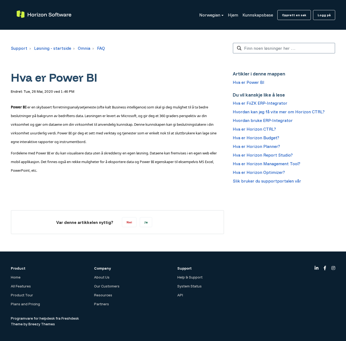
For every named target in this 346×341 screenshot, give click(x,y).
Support (19, 48)
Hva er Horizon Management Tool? (266, 163)
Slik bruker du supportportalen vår (267, 181)
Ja (146, 222)
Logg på (324, 15)
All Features (21, 286)
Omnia (84, 48)
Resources (103, 295)
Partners (101, 304)
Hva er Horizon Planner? (256, 146)
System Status (189, 286)
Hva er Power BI (248, 82)
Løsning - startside (52, 48)
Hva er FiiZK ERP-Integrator (260, 103)
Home (16, 277)
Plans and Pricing (25, 304)
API (180, 295)
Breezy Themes (41, 324)
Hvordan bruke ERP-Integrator (263, 120)
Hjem (233, 15)
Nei (129, 222)
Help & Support (189, 277)
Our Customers (106, 286)
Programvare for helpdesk (33, 318)
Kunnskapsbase (257, 15)
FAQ (101, 48)
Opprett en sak (294, 15)
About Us (101, 277)
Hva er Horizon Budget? (256, 137)
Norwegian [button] (209, 15)
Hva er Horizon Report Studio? (263, 155)
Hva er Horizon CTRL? (254, 129)
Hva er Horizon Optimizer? (259, 172)
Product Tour (22, 295)
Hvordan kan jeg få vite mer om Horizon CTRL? (279, 111)
